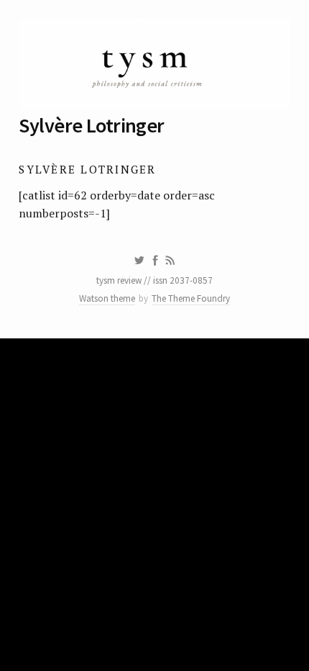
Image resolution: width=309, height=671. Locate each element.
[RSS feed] (170, 260)
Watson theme (107, 298)
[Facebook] (155, 260)
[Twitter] (139, 260)
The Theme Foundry (191, 298)
